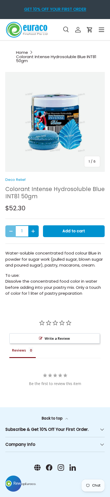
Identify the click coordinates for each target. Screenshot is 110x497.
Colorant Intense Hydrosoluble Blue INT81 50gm (56, 59)
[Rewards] (13, 484)
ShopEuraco (26, 484)
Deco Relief (15, 179)
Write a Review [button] (57, 338)
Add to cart (73, 231)
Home (22, 52)
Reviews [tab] (19, 350)
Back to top (52, 418)
